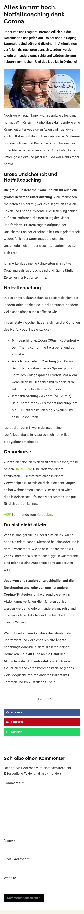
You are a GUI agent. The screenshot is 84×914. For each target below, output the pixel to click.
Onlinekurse (23, 469)
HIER (7, 515)
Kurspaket (44, 515)
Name (9, 840)
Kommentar (14, 783)
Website (10, 878)
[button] (42, 712)
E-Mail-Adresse (16, 859)
